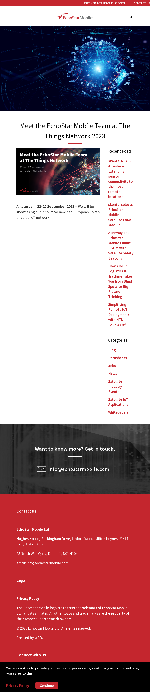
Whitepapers (118, 412)
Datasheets (117, 357)
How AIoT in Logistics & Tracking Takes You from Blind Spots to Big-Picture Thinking (120, 281)
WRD (38, 637)
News (112, 373)
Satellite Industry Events (115, 386)
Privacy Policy (17, 685)
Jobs (112, 365)
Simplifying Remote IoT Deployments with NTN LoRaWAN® (119, 314)
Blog (112, 350)
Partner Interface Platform (104, 3)
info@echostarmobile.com (78, 469)
